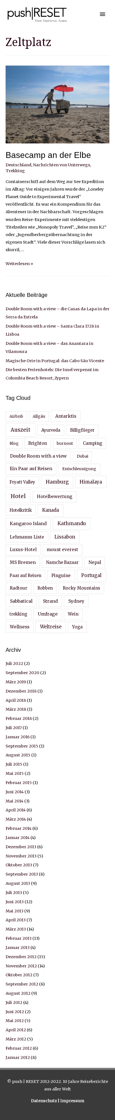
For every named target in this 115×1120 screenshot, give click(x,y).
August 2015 (18, 755)
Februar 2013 (19, 938)
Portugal (91, 575)
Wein (73, 614)
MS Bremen (23, 562)
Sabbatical (21, 601)
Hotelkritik (20, 510)
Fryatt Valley (22, 482)
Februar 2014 (19, 828)
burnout (65, 443)
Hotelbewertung (54, 496)
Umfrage (48, 614)
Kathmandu (72, 523)
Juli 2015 (14, 764)
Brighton (37, 443)
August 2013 (18, 883)
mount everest (62, 549)
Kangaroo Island (28, 523)
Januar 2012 (18, 1057)
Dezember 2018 (21, 691)
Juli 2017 (14, 727)
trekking (18, 614)
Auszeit (20, 430)
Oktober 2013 (19, 864)
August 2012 (18, 993)
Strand (50, 601)
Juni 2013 (15, 901)
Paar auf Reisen (25, 575)
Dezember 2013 (21, 846)
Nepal (94, 562)
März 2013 (16, 929)
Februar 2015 (19, 782)
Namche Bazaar (62, 562)
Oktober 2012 (19, 974)
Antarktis (65, 416)
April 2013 (16, 919)
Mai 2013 (14, 911)
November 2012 (21, 965)
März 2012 (16, 1039)
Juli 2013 (14, 892)
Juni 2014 (15, 791)
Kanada (50, 510)
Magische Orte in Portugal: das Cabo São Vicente (55, 360)
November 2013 (21, 856)
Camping (92, 443)
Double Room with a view (38, 456)
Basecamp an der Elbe (48, 155)
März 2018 (16, 709)
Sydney (76, 601)
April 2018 (16, 700)
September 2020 (22, 672)
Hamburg (57, 482)
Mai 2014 (14, 801)
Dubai (82, 456)
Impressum (72, 1100)
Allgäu (39, 416)
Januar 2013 (18, 947)
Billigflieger (82, 430)
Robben (45, 588)
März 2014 (16, 819)
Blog (14, 443)
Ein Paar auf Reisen (31, 468)
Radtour (18, 588)
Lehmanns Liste (27, 537)
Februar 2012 (19, 1048)
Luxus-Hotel (23, 549)
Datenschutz (44, 1100)
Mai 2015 (15, 773)
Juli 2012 (14, 1002)
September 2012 (22, 984)
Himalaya (91, 482)
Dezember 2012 (21, 956)
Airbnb (16, 416)
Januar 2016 (18, 736)
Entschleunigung (79, 468)
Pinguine (61, 575)
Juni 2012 (15, 1011)
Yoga (77, 626)
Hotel (18, 496)
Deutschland (18, 164)
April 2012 (16, 1029)
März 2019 (16, 681)
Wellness (19, 626)
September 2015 (22, 746)
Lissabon (64, 537)
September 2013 (22, 874)
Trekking (15, 170)
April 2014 (16, 810)
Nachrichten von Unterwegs (61, 164)
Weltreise (50, 627)
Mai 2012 (15, 1020)
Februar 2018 (19, 718)
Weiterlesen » (19, 263)
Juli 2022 (14, 663)
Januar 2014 (18, 837)
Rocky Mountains (81, 588)
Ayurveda (50, 430)
